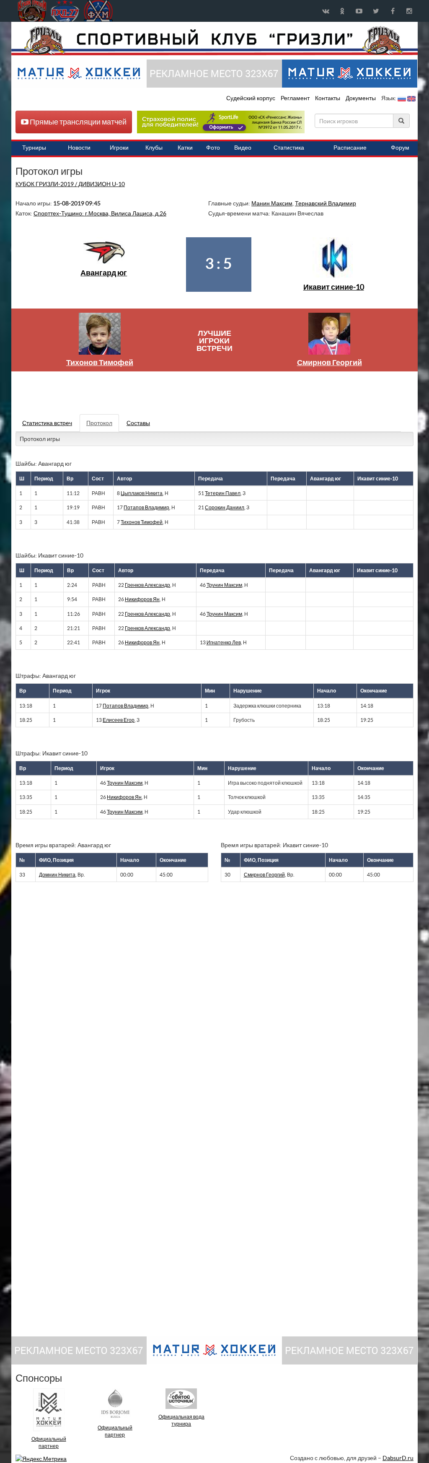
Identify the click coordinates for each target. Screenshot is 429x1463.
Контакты (327, 98)
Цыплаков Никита (142, 493)
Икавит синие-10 (333, 287)
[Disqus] (208, 1003)
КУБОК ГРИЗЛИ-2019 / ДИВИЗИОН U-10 (70, 184)
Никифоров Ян (142, 599)
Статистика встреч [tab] (47, 423)
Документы (361, 98)
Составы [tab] (138, 423)
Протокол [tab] (99, 423)
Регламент (296, 98)
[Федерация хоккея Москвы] (98, 10)
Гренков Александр (147, 585)
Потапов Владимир (146, 507)
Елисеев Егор (118, 720)
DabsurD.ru (397, 1458)
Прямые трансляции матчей (77, 121)
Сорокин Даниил (224, 507)
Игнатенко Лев (224, 642)
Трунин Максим (224, 585)
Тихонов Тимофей (99, 362)
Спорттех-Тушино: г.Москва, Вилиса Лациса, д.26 (100, 213)
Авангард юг (103, 272)
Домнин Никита (57, 874)
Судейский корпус (251, 98)
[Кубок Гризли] (214, 40)
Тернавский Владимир (325, 203)
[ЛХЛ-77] (221, 121)
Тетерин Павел (222, 493)
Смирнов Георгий (329, 362)
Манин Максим (271, 203)
